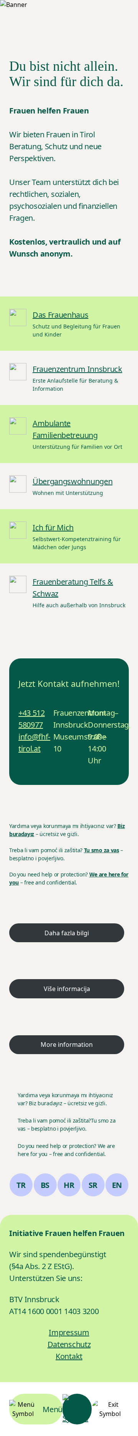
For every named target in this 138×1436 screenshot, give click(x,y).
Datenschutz (69, 1344)
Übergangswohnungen (72, 481)
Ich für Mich (53, 527)
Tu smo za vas (101, 850)
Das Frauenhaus (61, 315)
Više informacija (67, 989)
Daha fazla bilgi (66, 933)
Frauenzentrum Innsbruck (77, 369)
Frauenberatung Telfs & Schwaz (73, 587)
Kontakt (69, 1356)
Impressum (69, 1332)
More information (67, 1044)
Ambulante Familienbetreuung (65, 429)
